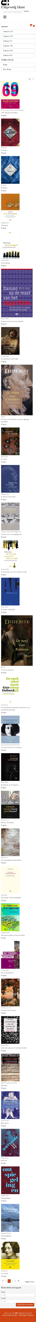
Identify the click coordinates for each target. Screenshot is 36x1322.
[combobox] (13, 12)
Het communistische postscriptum (11, 860)
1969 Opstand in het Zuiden (9, 112)
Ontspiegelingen (6, 1198)
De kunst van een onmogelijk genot (11, 534)
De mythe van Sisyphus (8, 609)
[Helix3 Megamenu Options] (4, 18)
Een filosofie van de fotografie (9, 785)
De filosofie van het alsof (8, 497)
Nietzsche (4, 1160)
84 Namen (4, 188)
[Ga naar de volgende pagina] (15, 1281)
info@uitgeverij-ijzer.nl (24, 1313)
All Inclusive (4, 225)
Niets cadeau (5, 1123)
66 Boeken (4, 150)
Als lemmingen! (5, 263)
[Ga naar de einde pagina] (18, 1281)
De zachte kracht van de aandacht (11, 747)
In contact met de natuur (8, 1010)
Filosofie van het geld (7, 822)
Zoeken (26, 11)
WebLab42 (30, 1315)
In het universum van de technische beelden (14, 1048)
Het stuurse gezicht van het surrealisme (13, 935)
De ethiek (4, 459)
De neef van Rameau (7, 670)
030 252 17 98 (10, 1313)
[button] (18, 31)
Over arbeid (4, 1273)
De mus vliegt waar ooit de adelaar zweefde (14, 572)
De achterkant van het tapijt (9, 359)
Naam (3, 1292)
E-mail (3, 1298)
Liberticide (4, 1085)
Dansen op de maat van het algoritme (12, 321)
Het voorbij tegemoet (7, 973)
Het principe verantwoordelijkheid (11, 897)
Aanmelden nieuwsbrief (25, 1305)
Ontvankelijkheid (6, 1236)
